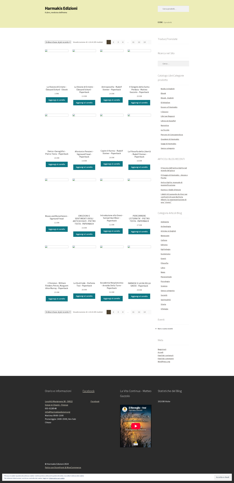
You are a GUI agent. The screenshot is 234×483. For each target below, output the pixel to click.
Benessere (165, 235)
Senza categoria (168, 148)
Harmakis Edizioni (61, 8)
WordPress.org (164, 361)
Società (164, 295)
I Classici (164, 111)
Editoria (164, 244)
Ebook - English (167, 98)
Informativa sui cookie (56, 478)
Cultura (164, 240)
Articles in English (168, 231)
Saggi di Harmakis (168, 143)
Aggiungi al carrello (56, 100)
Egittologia (165, 249)
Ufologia (164, 309)
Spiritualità (166, 299)
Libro (163, 267)
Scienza (164, 286)
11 (133, 42)
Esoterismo (165, 254)
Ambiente (165, 222)
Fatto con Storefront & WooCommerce (63, 467)
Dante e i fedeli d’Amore (171, 189)
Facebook (89, 391)
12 (139, 42)
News (163, 272)
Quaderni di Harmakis (170, 139)
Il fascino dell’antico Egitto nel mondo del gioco (174, 169)
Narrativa (165, 125)
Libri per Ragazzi (168, 116)
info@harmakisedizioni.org (57, 412)
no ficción (165, 130)
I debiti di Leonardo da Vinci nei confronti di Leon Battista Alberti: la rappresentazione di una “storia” (174, 198)
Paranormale (166, 277)
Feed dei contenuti (165, 355)
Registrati (162, 349)
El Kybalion (165, 102)
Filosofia (164, 263)
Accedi (160, 352)
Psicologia (165, 281)
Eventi (163, 258)
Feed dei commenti (166, 358)
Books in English (168, 88)
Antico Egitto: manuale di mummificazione (171, 183)
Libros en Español (168, 121)
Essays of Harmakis (169, 107)
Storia (163, 304)
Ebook (163, 93)
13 (145, 42)
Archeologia (166, 226)
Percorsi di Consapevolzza (172, 134)
